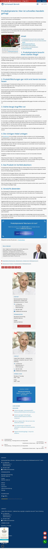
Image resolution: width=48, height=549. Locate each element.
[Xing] (26, 1)
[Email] (19, 267)
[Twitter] (27, 1)
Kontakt (39, 1)
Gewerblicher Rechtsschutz (9, 261)
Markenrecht (19, 261)
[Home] (10, 4)
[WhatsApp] (16, 267)
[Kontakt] (45, 533)
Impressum (4, 486)
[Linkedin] (2, 267)
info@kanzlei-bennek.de (13, 51)
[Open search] (44, 4)
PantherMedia (21, 240)
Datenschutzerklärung (6, 488)
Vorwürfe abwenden (27, 48)
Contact (44, 1)
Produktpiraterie (18, 263)
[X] (9, 267)
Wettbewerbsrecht (33, 261)
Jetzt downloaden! (24, 399)
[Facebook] (23, 1)
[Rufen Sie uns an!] (45, 541)
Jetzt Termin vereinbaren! (24, 233)
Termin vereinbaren (24, 326)
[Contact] (45, 537)
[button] (3, 546)
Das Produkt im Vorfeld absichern (30, 47)
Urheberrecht (25, 261)
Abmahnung (6, 136)
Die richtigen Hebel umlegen (29, 45)
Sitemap (3, 490)
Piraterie (11, 263)
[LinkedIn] (24, 1)
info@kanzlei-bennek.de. (26, 228)
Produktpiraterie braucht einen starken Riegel (33, 39)
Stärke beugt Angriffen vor (28, 43)
